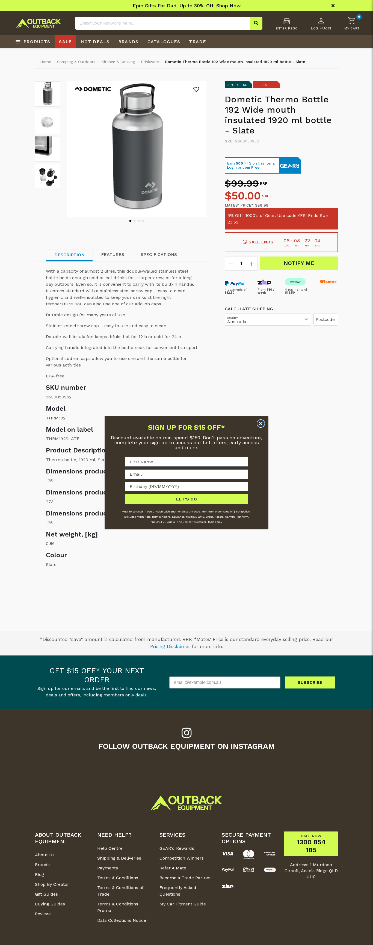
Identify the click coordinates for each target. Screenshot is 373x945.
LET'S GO (186, 498)
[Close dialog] (260, 423)
